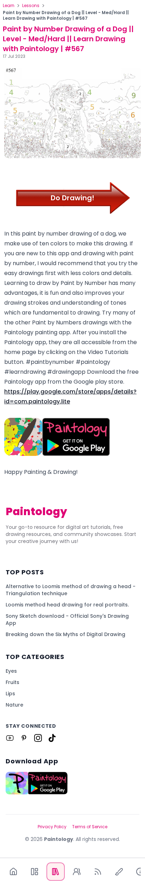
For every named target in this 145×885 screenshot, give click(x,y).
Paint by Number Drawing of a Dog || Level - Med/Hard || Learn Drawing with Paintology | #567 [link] (66, 15)
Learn (8, 5)
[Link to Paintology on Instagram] (38, 738)
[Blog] (98, 871)
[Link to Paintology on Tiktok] (52, 738)
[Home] (13, 871)
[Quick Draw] (119, 871)
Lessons (30, 5)
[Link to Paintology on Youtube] (10, 738)
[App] (34, 871)
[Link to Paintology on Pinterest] (24, 738)
